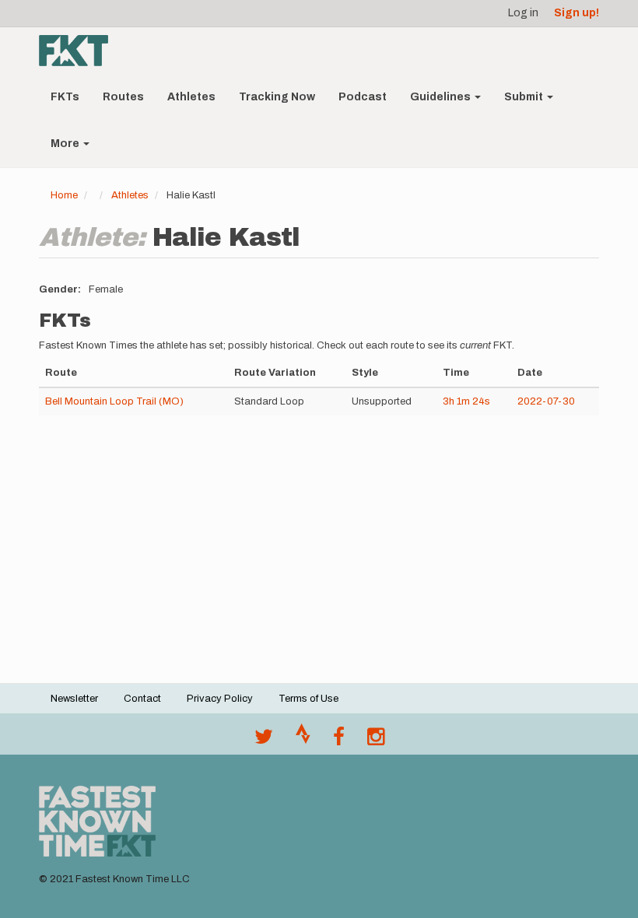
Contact (142, 698)
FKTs (65, 97)
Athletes (191, 97)
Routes (123, 97)
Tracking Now (277, 97)
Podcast (362, 97)
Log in (523, 13)
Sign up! (576, 13)
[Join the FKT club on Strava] (303, 740)
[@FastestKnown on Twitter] (263, 740)
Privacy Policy (220, 698)
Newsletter (74, 698)
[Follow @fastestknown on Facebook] (339, 740)
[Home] (79, 50)
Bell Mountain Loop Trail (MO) (114, 401)
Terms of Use (308, 698)
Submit (524, 97)
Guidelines (441, 97)
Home (64, 195)
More (66, 143)
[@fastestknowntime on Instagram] (375, 740)
